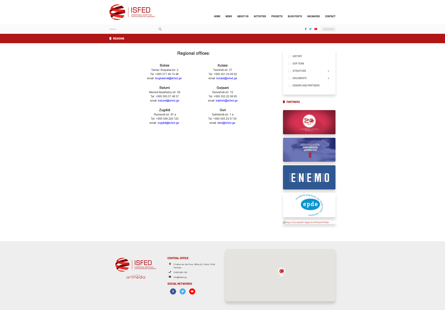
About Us (243, 16)
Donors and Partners (306, 85)
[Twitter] (310, 29)
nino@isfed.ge (226, 122)
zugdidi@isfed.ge (168, 122)
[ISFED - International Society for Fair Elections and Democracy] (132, 6)
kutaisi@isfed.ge (226, 78)
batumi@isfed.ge (168, 100)
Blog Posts (295, 16)
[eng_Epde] (309, 205)
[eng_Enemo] (309, 177)
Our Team (298, 63)
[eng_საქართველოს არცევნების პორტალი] (309, 150)
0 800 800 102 (180, 272)
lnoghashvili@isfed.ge (168, 78)
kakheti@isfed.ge (227, 100)
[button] (281, 272)
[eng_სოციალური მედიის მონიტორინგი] (309, 222)
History (297, 56)
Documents (300, 78)
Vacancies (313, 16)
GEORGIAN (328, 29)
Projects (277, 16)
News (228, 16)
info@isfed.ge (180, 277)
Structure (299, 70)
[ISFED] (135, 264)
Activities (260, 16)
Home (217, 16)
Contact (330, 16)
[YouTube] (315, 29)
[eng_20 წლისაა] (309, 122)
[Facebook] (305, 29)
